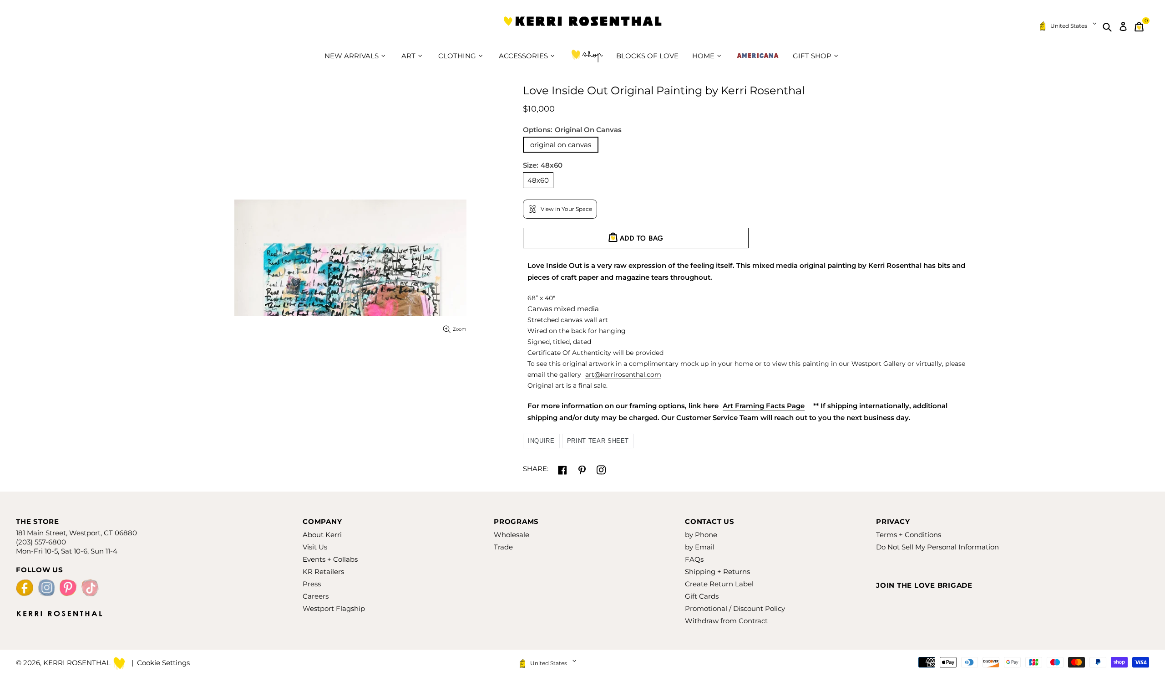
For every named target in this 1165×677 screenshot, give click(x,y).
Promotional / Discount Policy (735, 608)
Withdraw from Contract (726, 620)
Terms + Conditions (908, 534)
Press (312, 584)
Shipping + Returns (717, 571)
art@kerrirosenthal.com (623, 374)
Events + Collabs (330, 559)
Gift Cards (702, 596)
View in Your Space (566, 208)
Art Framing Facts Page (764, 405)
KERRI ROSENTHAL (582, 27)
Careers (316, 596)
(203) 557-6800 (41, 542)
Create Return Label (719, 584)
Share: (535, 468)
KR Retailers (323, 571)
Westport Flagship (334, 608)
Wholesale (511, 534)
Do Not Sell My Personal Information (937, 547)
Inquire (541, 440)
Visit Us (315, 547)
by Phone (701, 534)
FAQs (694, 559)
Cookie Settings (163, 662)
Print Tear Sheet (598, 440)
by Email (699, 547)
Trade (503, 547)
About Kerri (322, 534)
